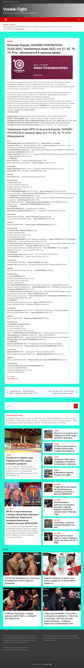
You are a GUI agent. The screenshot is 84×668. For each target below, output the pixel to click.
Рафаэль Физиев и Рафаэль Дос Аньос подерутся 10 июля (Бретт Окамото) (60, 580)
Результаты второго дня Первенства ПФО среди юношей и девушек (66, 435)
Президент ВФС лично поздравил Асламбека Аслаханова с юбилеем (65, 461)
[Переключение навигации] (6, 19)
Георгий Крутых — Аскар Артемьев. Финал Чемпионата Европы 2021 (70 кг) (24, 392)
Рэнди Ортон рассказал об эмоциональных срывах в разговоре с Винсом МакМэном (65, 490)
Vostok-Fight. (15, 9)
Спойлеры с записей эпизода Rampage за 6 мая (64, 525)
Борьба (10, 41)
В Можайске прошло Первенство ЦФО (63, 473)
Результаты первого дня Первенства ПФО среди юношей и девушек (19, 460)
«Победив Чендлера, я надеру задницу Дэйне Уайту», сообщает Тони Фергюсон (20, 616)
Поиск (76, 406)
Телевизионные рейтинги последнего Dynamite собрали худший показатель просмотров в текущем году (65, 508)
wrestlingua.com (12, 379)
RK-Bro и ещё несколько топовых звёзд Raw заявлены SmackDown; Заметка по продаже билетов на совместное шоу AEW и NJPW (22, 517)
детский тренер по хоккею (14, 415)
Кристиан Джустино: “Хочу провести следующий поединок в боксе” (61, 392)
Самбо (8, 455)
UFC (6, 549)
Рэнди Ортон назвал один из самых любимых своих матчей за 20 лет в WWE (66, 539)
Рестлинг (9, 508)
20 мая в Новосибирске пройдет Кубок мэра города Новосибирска (65, 448)
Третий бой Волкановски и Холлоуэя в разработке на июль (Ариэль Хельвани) (22, 580)
